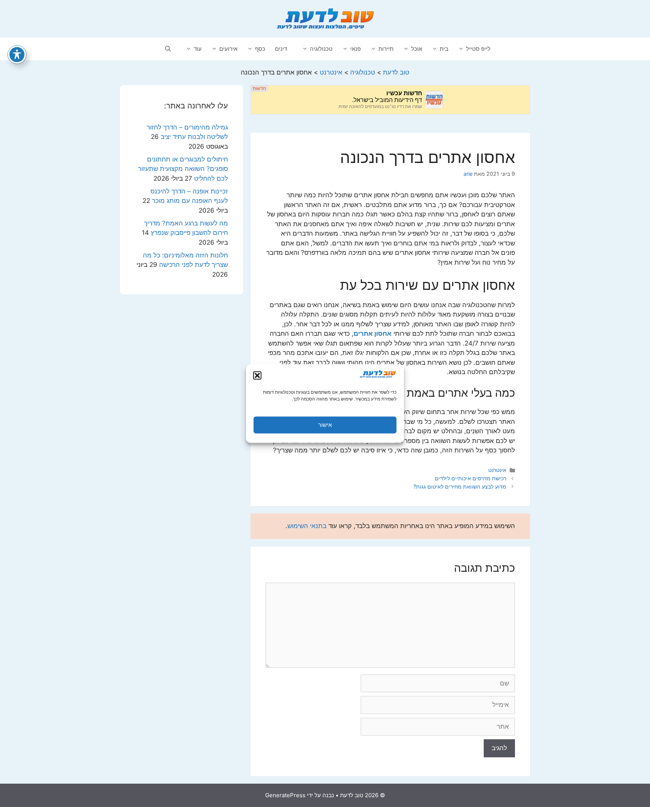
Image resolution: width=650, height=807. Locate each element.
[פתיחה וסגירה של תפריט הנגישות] (17, 55)
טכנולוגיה (321, 48)
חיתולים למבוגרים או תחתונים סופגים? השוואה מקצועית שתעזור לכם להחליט (183, 168)
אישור (325, 424)
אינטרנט (497, 470)
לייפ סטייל (478, 48)
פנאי (355, 48)
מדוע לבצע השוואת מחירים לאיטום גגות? (459, 486)
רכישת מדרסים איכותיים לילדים (470, 478)
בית (444, 48)
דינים (281, 48)
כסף (260, 48)
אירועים (228, 48)
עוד (198, 48)
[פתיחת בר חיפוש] (168, 49)
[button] (257, 375)
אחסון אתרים (373, 333)
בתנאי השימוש (307, 526)
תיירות (385, 48)
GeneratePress (285, 795)
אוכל (416, 48)
